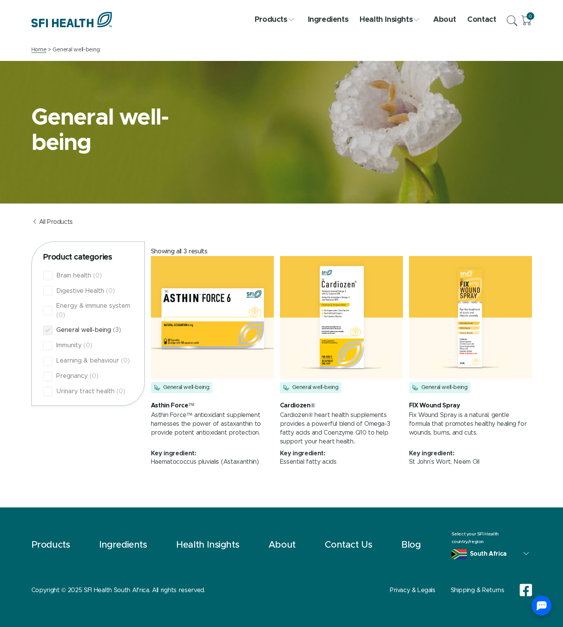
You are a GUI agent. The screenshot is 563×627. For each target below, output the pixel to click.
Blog (411, 545)
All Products (56, 222)
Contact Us (348, 545)
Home (39, 50)
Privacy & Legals (412, 590)
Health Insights (386, 19)
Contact (481, 19)
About (444, 19)
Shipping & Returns (477, 590)
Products (271, 19)
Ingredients (328, 19)
